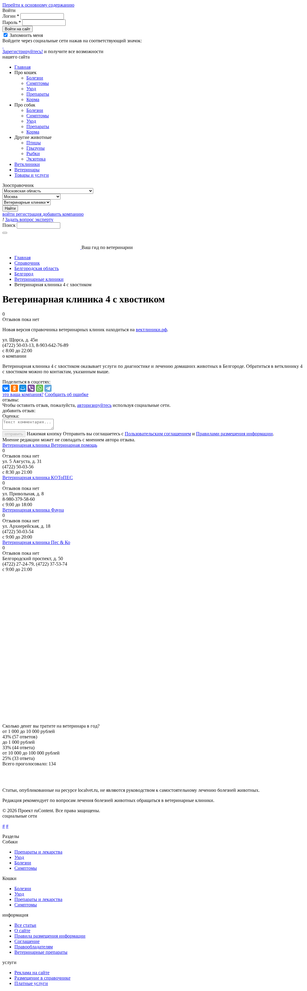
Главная (22, 67)
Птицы (33, 142)
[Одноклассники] (14, 388)
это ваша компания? (22, 394)
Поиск (9, 225)
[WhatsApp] (39, 388)
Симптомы (37, 83)
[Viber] (31, 388)
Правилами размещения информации (234, 433)
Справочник (27, 263)
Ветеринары (27, 169)
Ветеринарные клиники (39, 279)
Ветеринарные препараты (40, 952)
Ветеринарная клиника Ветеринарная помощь (49, 445)
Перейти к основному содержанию (38, 5)
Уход (31, 88)
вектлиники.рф (151, 329)
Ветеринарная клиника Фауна (33, 509)
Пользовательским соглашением (158, 433)
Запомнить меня (26, 35)
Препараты (37, 94)
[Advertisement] (153, 647)
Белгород (23, 273)
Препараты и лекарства (38, 851)
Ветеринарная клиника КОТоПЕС (37, 477)
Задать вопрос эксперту (29, 219)
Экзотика (36, 158)
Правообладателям (33, 946)
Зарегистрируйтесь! (22, 51)
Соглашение (27, 941)
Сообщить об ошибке (66, 394)
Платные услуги (31, 983)
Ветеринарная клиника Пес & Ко (36, 542)
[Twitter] (3, 46)
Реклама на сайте (31, 972)
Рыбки (33, 153)
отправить (14, 434)
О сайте (22, 930)
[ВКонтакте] (6, 388)
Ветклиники (27, 164)
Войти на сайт (17, 29)
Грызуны (35, 148)
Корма (32, 99)
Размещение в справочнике (42, 977)
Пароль (11, 22)
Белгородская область (36, 268)
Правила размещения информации (49, 935)
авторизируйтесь (94, 405)
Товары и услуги (31, 175)
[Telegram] (48, 388)
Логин (10, 16)
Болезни (34, 77)
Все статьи (25, 925)
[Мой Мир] (22, 388)
